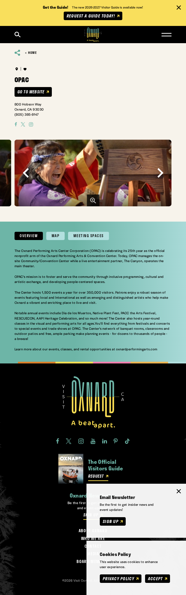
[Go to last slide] (26, 173)
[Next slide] (160, 173)
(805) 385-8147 (27, 114)
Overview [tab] (29, 236)
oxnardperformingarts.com (136, 349)
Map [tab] (56, 236)
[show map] (16, 68)
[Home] (93, 34)
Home (32, 53)
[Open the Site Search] (18, 34)
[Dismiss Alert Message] (179, 7)
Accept (155, 578)
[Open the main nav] (166, 34)
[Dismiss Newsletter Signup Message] (179, 491)
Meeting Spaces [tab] (88, 236)
